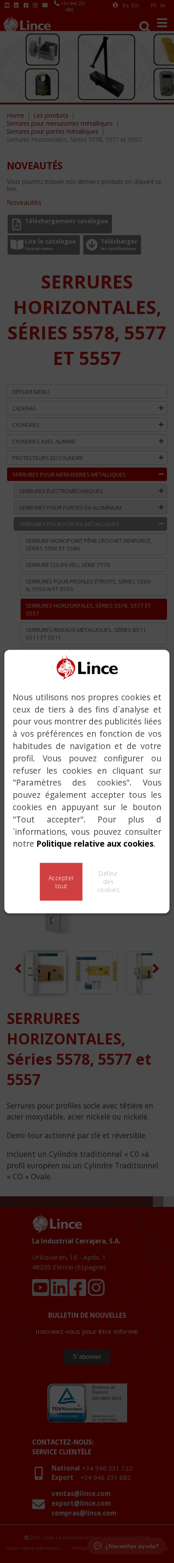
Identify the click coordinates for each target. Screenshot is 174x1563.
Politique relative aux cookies (95, 844)
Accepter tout (61, 882)
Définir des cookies (108, 882)
